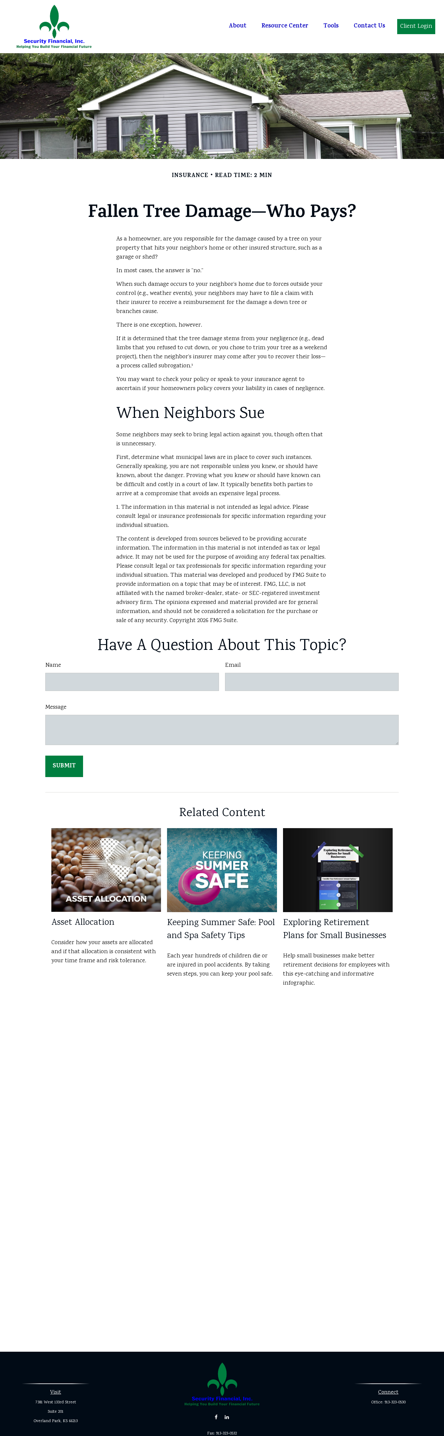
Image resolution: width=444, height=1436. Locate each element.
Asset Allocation (82, 922)
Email (233, 665)
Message (55, 707)
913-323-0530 (395, 1402)
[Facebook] (216, 1417)
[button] (237, 26)
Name (53, 665)
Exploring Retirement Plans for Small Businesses (334, 930)
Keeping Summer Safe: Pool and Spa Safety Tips (221, 930)
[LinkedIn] (227, 1417)
